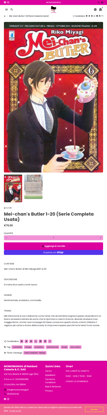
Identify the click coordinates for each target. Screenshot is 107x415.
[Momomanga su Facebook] (5, 2)
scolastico (39, 347)
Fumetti (8, 208)
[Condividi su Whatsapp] (94, 16)
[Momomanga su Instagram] (8, 2)
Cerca (48, 370)
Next (99, 97)
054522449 (11, 393)
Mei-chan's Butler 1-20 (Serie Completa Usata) (29, 16)
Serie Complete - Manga (35, 353)
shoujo (64, 347)
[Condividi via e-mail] (102, 16)
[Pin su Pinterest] (92, 16)
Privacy (49, 390)
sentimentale (52, 347)
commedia (17, 347)
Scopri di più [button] (15, 411)
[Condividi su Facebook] (86, 16)
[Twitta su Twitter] (89, 16)
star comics (75, 347)
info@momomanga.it (16, 389)
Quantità (8, 233)
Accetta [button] (94, 409)
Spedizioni (50, 375)
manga (28, 347)
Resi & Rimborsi (53, 386)
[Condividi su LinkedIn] (97, 16)
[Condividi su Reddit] (99, 16)
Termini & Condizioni (50, 381)
